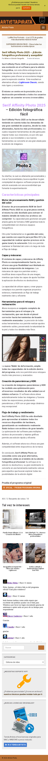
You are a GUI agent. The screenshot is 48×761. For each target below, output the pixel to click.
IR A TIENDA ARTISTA (17, 745)
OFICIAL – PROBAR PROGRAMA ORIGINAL (23, 488)
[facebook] (3, 13)
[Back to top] (42, 746)
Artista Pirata (8, 27)
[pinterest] (24, 13)
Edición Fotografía (17, 58)
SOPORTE (26, 8)
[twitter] (7, 13)
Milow (7, 58)
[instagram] (11, 13)
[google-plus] (20, 13)
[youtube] (16, 13)
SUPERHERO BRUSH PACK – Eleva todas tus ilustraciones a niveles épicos (24, 45)
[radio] (3, 495)
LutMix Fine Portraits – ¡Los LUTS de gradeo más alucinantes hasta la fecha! (25, 39)
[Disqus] (24, 610)
